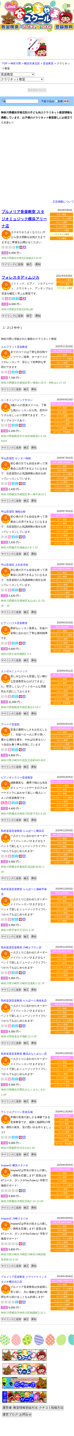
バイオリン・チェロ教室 (61, 218)
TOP (4, 63)
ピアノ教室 (64, 284)
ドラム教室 (61, 238)
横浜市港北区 (32, 63)
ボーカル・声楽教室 (62, 432)
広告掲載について (63, 201)
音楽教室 (48, 63)
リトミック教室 (64, 280)
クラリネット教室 (62, 367)
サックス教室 (61, 226)
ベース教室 (62, 847)
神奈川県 (15, 63)
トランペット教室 (61, 230)
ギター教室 (61, 214)
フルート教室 (61, 222)
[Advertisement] (37, 162)
